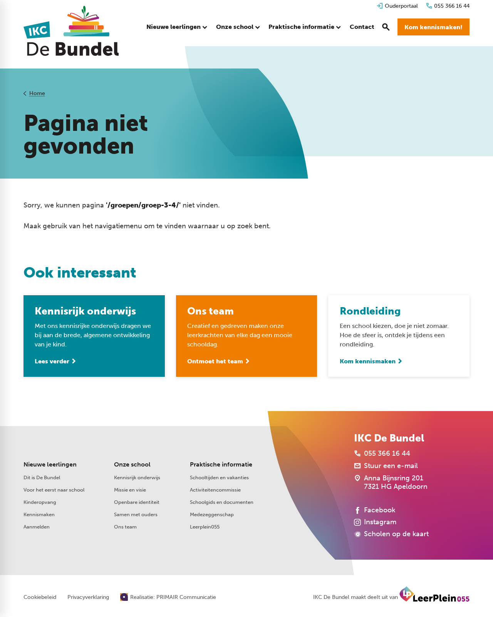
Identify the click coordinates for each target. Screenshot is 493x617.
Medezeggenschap (212, 514)
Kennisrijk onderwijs (137, 477)
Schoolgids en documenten (221, 502)
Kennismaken (39, 514)
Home (37, 93)
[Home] (71, 31)
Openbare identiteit (136, 502)
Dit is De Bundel (41, 477)
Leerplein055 (205, 527)
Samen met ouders (136, 514)
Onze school (132, 464)
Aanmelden (36, 527)
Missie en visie (130, 490)
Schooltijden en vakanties (219, 477)
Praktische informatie (221, 464)
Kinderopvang (39, 502)
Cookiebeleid (39, 597)
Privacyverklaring (88, 597)
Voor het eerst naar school (53, 490)
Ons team (125, 527)
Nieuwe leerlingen (50, 464)
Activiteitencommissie (215, 490)
